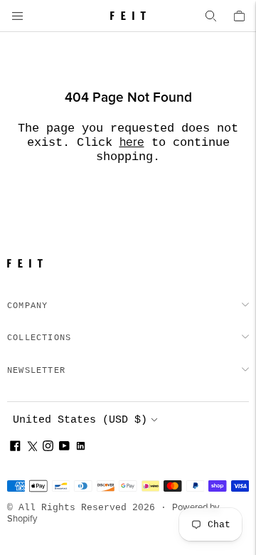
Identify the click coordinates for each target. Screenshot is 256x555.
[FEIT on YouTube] (64, 448)
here (131, 143)
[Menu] (17, 15)
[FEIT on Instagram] (48, 448)
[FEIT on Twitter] (31, 448)
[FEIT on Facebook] (15, 448)
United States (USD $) (80, 420)
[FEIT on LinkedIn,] (80, 448)
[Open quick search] (210, 15)
